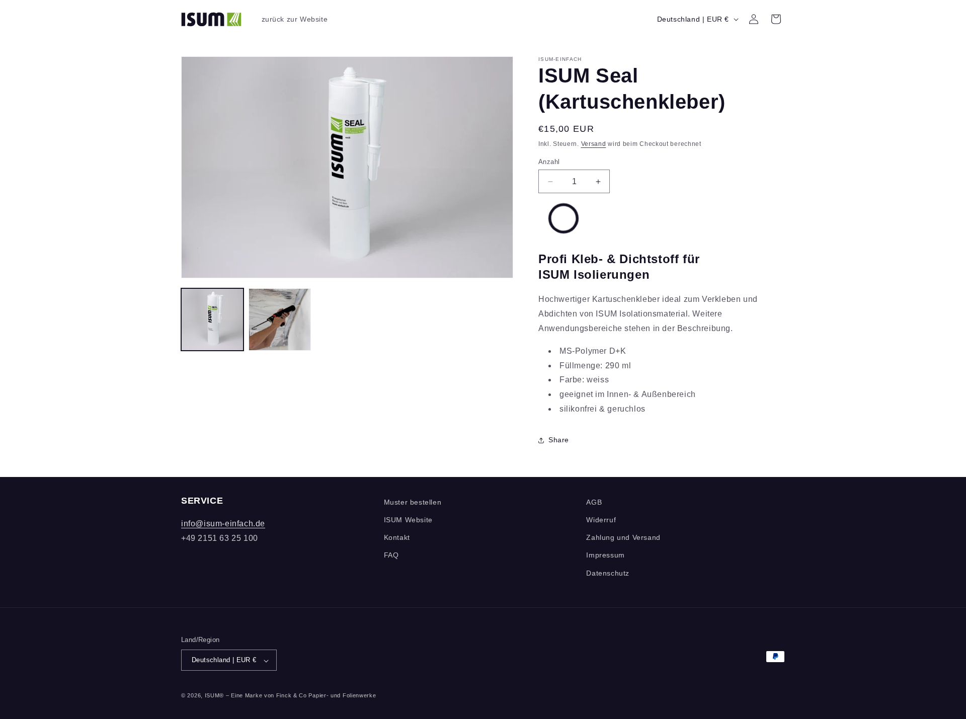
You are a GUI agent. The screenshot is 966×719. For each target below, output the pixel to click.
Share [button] (558, 440)
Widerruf (601, 520)
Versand (593, 143)
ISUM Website (408, 520)
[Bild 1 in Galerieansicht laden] (212, 319)
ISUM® (214, 696)
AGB (594, 502)
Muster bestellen (413, 502)
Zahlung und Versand (623, 538)
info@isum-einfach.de (223, 524)
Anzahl (548, 162)
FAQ (391, 555)
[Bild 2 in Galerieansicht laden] (280, 319)
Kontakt (397, 538)
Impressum (605, 555)
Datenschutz (607, 573)
